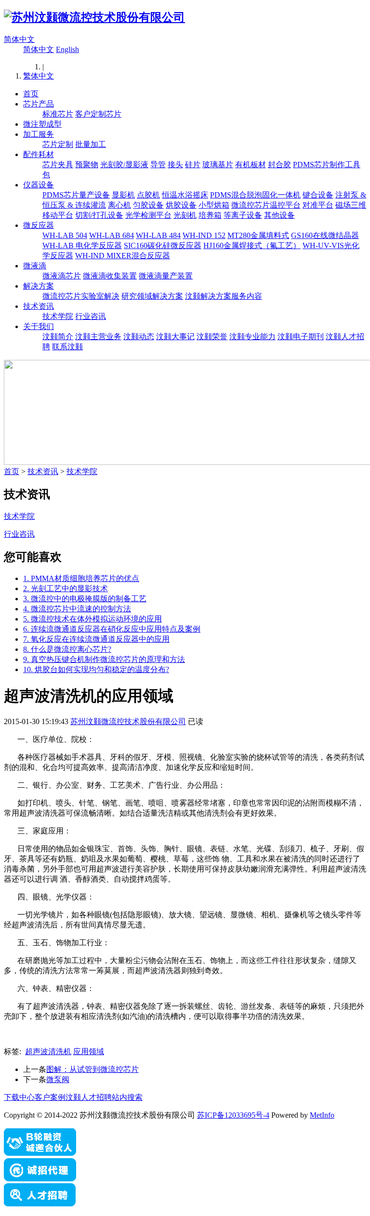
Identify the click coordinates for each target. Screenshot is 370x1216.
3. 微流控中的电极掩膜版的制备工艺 (84, 599)
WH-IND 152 (204, 235)
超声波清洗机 (48, 1051)
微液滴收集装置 (110, 276)
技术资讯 (38, 306)
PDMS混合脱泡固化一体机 (255, 195)
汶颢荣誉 (212, 336)
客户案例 (50, 1097)
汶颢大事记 (175, 336)
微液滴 (34, 266)
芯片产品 (38, 104)
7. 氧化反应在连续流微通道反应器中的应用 (96, 639)
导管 (158, 164)
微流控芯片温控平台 (266, 205)
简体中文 (19, 39)
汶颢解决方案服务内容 (223, 296)
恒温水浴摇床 (185, 195)
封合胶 (279, 164)
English (67, 49)
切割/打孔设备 (99, 215)
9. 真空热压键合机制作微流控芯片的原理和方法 (104, 659)
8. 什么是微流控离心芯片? (67, 649)
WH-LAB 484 (158, 235)
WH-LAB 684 (111, 235)
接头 (175, 164)
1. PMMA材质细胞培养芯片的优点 (81, 578)
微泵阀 (57, 1079)
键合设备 (318, 195)
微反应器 (38, 225)
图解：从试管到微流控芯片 (92, 1069)
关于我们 (38, 326)
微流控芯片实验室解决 (80, 296)
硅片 (192, 164)
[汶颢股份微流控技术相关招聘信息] (40, 1204)
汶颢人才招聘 (89, 1097)
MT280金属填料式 (258, 235)
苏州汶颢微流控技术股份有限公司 (128, 721)
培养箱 (210, 215)
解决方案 (38, 286)
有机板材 (250, 164)
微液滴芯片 (61, 276)
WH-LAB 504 (64, 235)
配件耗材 (38, 154)
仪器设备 (38, 185)
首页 (31, 94)
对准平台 (318, 205)
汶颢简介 (57, 336)
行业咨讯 (90, 316)
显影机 (123, 195)
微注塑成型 (42, 124)
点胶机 (148, 195)
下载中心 (19, 1097)
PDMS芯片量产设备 (76, 195)
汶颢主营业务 (98, 336)
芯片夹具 (57, 164)
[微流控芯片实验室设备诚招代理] (40, 1179)
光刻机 (185, 215)
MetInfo (322, 1115)
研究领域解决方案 (152, 296)
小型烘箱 (213, 205)
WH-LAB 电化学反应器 (82, 245)
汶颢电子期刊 (301, 336)
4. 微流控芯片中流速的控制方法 (77, 609)
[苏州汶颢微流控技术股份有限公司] (94, 17)
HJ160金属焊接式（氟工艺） (252, 245)
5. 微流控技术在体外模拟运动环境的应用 (92, 619)
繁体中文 (38, 76)
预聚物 (86, 164)
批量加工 (90, 144)
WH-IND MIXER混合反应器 (122, 255)
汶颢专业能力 (252, 336)
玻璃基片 (217, 164)
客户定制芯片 (98, 114)
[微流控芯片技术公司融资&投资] (40, 1154)
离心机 (119, 205)
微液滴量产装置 (166, 276)
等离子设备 (243, 215)
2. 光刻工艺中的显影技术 (65, 588)
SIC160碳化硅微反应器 (162, 245)
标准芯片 (57, 114)
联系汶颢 (67, 347)
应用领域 (88, 1051)
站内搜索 (127, 1097)
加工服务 (38, 134)
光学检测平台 (148, 215)
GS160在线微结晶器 (325, 235)
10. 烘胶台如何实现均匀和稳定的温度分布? (96, 669)
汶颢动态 (138, 336)
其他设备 (279, 215)
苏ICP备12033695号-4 (233, 1115)
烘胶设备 (181, 205)
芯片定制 (57, 144)
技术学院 (57, 316)
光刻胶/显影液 (124, 164)
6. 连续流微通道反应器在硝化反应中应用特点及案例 (111, 629)
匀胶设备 (148, 205)
